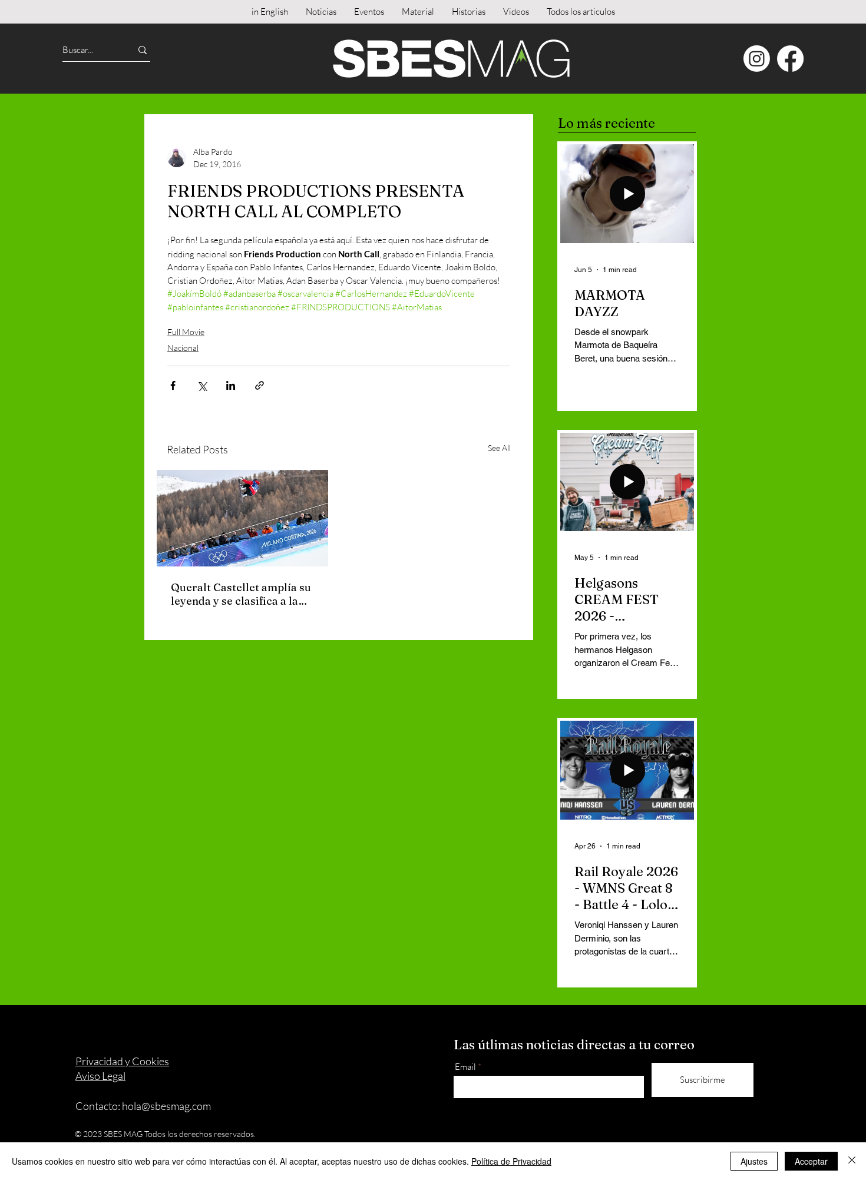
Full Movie (185, 332)
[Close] (852, 1161)
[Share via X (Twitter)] (201, 385)
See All (499, 448)
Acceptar (811, 1161)
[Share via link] (259, 385)
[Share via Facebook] (173, 385)
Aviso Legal (100, 1075)
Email (465, 1066)
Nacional (183, 348)
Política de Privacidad (511, 1161)
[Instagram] (756, 58)
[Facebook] (790, 58)
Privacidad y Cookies (122, 1061)
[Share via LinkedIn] (230, 385)
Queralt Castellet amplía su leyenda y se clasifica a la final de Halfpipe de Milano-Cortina (241, 594)
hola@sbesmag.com (166, 1105)
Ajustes (754, 1161)
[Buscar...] (142, 49)
